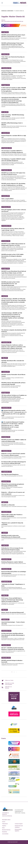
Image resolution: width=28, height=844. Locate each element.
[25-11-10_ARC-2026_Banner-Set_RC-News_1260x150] (14, 26)
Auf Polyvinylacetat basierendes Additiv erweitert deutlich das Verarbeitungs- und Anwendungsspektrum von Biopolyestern (13, 444)
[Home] (20, 3)
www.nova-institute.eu (7, 815)
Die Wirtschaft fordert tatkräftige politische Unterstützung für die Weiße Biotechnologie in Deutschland (13, 635)
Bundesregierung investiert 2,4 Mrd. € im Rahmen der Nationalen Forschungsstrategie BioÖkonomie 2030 (12, 639)
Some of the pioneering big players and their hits (12, 475)
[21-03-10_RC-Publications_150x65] (14, 716)
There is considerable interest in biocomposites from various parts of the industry (13, 417)
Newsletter (4, 831)
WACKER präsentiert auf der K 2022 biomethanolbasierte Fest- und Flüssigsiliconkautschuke (10, 283)
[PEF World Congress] (14, 781)
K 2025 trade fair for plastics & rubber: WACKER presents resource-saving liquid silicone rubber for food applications (13, 89)
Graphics (4, 825)
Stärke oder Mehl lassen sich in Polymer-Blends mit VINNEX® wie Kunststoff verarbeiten (12, 664)
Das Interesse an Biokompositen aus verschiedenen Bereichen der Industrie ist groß (12, 431)
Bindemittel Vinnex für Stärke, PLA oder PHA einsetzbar (13, 614)
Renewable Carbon (6, 819)
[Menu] (3, 3)
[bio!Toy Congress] (14, 793)
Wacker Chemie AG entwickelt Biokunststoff (12, 612)
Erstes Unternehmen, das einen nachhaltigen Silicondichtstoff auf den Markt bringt (11, 386)
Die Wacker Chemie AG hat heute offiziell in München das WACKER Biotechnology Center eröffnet (13, 127)
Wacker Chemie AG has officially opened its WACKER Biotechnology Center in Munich (13, 118)
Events (3, 821)
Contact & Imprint (19, 823)
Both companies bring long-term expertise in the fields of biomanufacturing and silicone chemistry (13, 38)
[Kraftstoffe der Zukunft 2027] (14, 787)
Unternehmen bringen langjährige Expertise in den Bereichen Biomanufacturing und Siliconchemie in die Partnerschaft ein (12, 47)
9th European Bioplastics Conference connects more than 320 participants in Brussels (12, 496)
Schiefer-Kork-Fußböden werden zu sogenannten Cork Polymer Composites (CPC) (13, 651)
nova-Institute (5, 833)
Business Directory (6, 829)
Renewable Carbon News (7, 10)
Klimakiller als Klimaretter (8, 505)
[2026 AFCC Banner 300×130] (14, 775)
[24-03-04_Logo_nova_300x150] (14, 710)
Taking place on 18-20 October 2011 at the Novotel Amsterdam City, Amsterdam (12, 603)
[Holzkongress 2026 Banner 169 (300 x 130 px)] (14, 763)
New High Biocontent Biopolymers (10, 474)
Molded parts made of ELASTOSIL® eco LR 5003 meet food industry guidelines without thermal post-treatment (13, 93)
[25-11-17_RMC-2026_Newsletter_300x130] (14, 745)
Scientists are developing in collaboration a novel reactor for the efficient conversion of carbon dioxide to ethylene (13, 154)
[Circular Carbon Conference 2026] (14, 769)
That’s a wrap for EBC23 (7, 198)
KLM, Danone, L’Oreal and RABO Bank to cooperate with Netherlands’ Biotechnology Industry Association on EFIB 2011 (12, 599)
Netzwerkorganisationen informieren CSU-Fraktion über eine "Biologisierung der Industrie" (13, 575)
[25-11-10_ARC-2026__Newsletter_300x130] (14, 751)
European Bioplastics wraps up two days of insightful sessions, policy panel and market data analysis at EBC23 (14, 201)
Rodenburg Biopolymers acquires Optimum (12, 562)
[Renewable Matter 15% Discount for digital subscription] (14, 732)
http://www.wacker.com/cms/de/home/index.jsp (12, 21)
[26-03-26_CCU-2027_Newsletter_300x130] (14, 757)
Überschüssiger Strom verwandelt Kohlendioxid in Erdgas (14, 506)
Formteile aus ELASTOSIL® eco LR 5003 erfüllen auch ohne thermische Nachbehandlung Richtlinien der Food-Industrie (13, 105)
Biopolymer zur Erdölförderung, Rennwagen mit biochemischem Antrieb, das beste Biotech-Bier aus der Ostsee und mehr (13, 589)
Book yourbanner (14, 697)
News (3, 827)
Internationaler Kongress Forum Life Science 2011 (12, 625)
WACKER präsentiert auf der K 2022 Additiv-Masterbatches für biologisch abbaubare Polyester (12, 256)
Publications (5, 823)
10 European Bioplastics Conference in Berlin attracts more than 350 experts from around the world (13, 457)
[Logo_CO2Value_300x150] (14, 726)
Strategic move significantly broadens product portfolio (13, 563)
